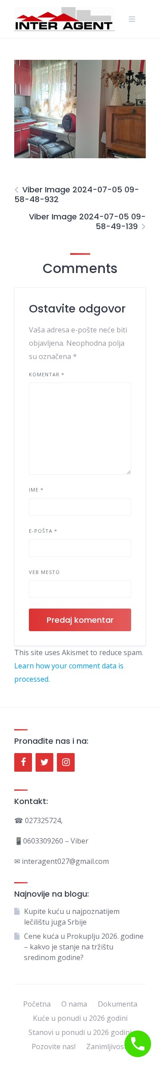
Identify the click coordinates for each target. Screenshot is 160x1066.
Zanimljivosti (107, 1046)
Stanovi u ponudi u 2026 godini (80, 1032)
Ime (36, 489)
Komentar (46, 374)
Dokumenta (117, 1004)
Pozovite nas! (54, 1046)
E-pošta (43, 530)
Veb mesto (44, 572)
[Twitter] (44, 762)
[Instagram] (66, 762)
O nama (74, 1004)
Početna (37, 1004)
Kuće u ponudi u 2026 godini (80, 1018)
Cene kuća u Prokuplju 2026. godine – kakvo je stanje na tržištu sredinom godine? (84, 946)
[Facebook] (23, 762)
